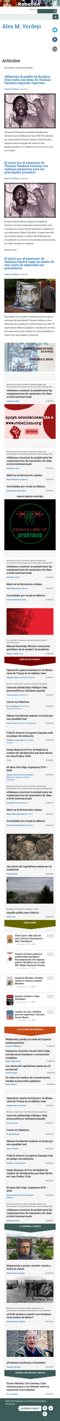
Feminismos (30, 723)
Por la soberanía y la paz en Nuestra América (30, 444)
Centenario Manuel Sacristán (30, 605)
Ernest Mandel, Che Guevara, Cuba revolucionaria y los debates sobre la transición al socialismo (28, 1386)
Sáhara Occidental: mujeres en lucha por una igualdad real (30, 717)
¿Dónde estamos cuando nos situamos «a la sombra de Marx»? (29, 1315)
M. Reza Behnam (13, 706)
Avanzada (33, 9)
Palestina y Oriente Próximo (18, 707)
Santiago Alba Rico (14, 1367)
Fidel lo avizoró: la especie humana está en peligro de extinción (30, 734)
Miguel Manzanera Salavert (17, 479)
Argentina (22, 695)
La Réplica (30, 1091)
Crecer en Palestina (18, 701)
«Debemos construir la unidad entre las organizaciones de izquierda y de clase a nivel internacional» (29, 393)
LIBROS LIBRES (30, 922)
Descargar (50, 936)
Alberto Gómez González (16, 1273)
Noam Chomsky (30, 1327)
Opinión (23, 803)
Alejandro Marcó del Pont (16, 677)
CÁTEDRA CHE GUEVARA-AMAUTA (30, 1372)
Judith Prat (11, 917)
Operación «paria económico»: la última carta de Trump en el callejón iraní (29, 671)
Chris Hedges (11, 1084)
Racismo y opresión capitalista (30, 831)
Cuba (30, 814)
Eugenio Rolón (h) (13, 775)
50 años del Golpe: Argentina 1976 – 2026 (27, 768)
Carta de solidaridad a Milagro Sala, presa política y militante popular (27, 689)
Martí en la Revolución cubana (24, 475)
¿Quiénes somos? (29, 1408)
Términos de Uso (24, 1403)
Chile (9, 760)
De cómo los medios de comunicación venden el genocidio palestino (28, 1079)
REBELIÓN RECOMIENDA (30, 659)
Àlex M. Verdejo (11, 89)
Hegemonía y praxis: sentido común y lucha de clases (29, 1267)
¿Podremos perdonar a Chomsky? (26, 1362)
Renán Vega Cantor (13, 1061)
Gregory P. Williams (13, 1046)
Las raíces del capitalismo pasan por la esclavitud (29, 868)
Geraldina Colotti (13, 401)
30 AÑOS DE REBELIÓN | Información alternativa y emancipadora (30, 377)
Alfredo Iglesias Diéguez (16, 1321)
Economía (30, 677)
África (21, 723)
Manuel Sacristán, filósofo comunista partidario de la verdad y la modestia (28, 647)
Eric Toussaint (12, 1394)
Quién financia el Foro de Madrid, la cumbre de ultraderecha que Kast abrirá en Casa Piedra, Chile (29, 753)
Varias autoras (12, 695)
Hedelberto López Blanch (16, 740)
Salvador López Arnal (15, 654)
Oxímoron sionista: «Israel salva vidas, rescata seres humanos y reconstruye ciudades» (28, 1054)
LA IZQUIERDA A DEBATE (30, 1226)
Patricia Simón (12, 723)
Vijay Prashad (12, 874)
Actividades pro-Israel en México (26, 486)
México (30, 825)
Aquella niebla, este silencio (23, 912)
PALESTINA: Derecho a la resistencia (30, 554)
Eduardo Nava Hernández (16, 491)
